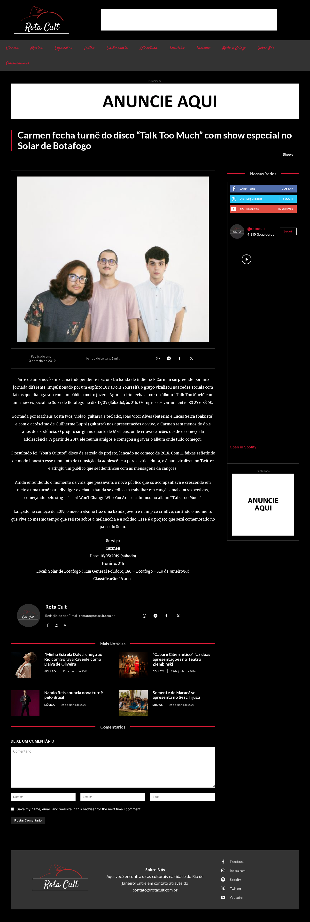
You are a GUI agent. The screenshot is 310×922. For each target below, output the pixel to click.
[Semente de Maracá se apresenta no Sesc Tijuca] (133, 703)
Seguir (288, 198)
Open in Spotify (243, 447)
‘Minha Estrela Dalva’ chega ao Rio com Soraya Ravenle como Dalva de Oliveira (73, 659)
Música (49, 704)
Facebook (237, 862)
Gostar (287, 188)
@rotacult (256, 228)
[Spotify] (223, 880)
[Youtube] (223, 897)
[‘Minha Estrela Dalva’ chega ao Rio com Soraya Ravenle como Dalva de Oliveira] (25, 665)
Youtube (236, 897)
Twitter (235, 889)
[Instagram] (56, 624)
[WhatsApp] (157, 358)
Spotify (235, 880)
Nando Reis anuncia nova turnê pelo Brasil (73, 695)
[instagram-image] (246, 259)
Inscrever (285, 209)
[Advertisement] (189, 20)
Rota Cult (56, 607)
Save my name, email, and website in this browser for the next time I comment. (79, 809)
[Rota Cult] (28, 616)
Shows (288, 154)
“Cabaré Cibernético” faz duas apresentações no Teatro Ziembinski (181, 659)
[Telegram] (168, 358)
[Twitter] (191, 358)
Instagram (237, 871)
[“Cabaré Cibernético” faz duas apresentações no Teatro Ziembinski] (133, 665)
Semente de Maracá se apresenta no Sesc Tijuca (176, 695)
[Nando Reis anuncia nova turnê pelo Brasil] (25, 703)
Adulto (50, 671)
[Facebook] (180, 358)
